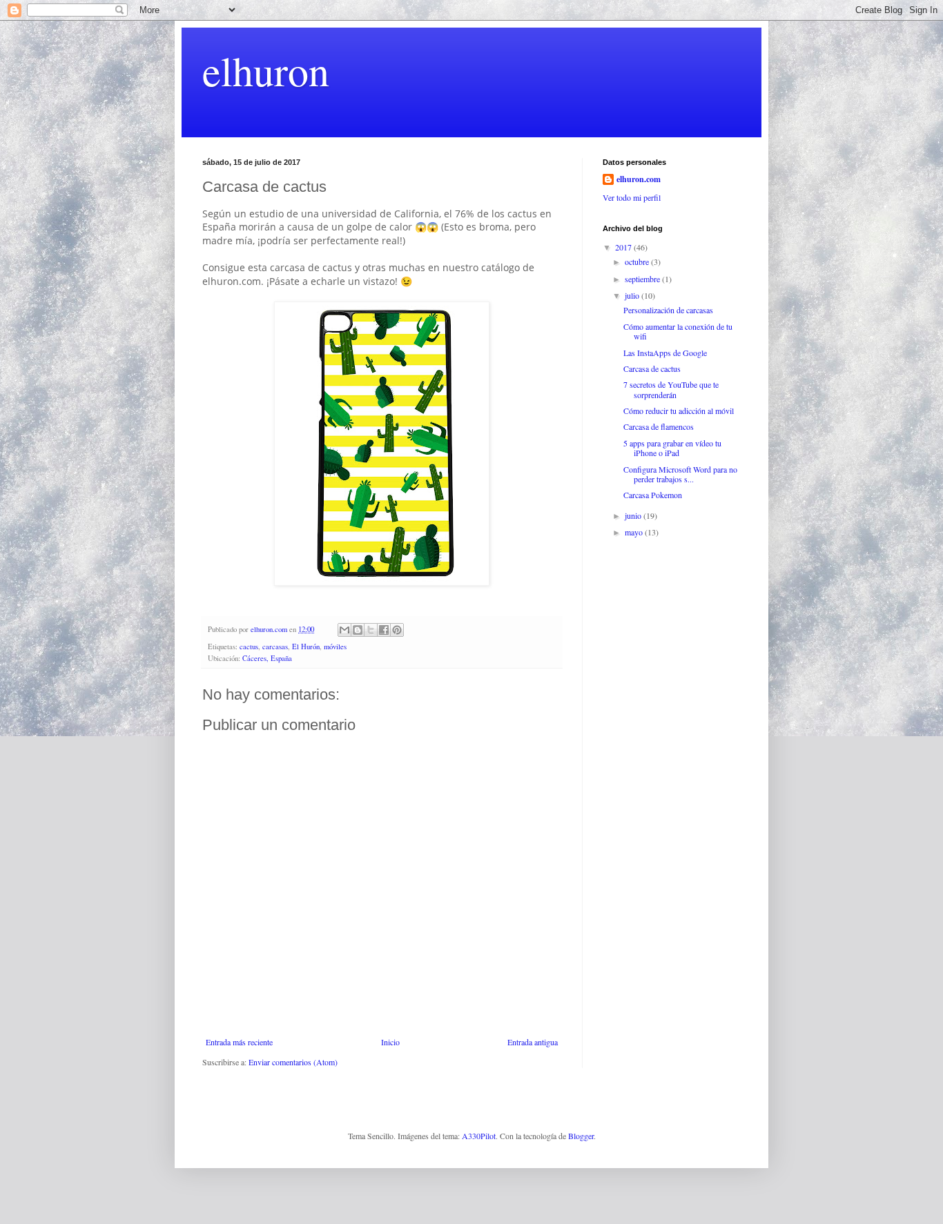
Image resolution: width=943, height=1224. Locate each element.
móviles (335, 646)
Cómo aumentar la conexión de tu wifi (677, 331)
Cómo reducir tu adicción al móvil (678, 410)
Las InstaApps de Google (665, 352)
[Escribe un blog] (357, 630)
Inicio (390, 1041)
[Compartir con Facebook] (384, 630)
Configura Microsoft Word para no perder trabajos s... (680, 474)
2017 (624, 247)
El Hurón (306, 646)
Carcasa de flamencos (658, 426)
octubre (638, 261)
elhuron (265, 70)
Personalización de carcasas (668, 309)
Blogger (581, 1135)
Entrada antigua (532, 1041)
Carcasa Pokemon (652, 494)
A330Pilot (479, 1135)
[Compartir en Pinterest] (397, 630)
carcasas (275, 646)
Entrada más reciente (239, 1041)
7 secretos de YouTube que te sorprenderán (671, 389)
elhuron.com (638, 179)
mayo (635, 531)
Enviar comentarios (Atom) (293, 1061)
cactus (249, 646)
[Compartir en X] (371, 630)
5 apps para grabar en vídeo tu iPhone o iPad (672, 447)
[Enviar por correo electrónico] (344, 630)
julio (633, 295)
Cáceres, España (267, 658)
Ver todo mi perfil (632, 197)
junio (634, 515)
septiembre (643, 278)
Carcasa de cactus (652, 368)
